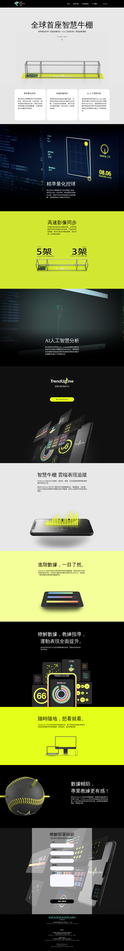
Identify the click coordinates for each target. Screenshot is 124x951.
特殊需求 (54, 873)
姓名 (53, 842)
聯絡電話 (54, 865)
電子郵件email (55, 857)
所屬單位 (54, 849)
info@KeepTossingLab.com (62, 944)
